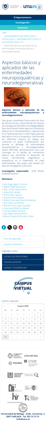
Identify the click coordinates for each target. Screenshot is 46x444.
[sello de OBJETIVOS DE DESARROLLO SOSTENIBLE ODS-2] (15, 355)
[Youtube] (20, 227)
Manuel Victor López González (17, 205)
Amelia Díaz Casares (13, 194)
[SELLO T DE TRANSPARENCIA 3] (15, 387)
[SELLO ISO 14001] (31, 387)
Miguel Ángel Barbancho (15, 186)
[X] (9, 227)
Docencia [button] (22, 27)
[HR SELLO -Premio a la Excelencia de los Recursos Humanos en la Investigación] (15, 397)
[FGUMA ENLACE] (15, 362)
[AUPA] (15, 375)
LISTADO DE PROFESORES (16, 256)
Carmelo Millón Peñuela (14, 211)
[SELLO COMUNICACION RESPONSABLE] (31, 375)
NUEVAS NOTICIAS (12, 262)
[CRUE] (31, 362)
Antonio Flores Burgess (14, 197)
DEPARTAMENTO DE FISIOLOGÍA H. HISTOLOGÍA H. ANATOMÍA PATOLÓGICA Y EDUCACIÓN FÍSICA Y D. (21, 39)
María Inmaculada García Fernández (20, 200)
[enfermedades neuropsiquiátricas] (17, 96)
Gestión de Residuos (13, 244)
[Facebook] (3, 227)
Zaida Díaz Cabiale (12, 192)
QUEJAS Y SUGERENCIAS (15, 267)
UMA (4, 32)
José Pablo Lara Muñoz (14, 202)
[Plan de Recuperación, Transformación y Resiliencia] (31, 397)
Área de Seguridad (12, 238)
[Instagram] (15, 227)
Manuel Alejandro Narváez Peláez (19, 216)
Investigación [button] (22, 22)
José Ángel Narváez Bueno (15, 213)
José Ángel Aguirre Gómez (15, 184)
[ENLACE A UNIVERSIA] (31, 355)
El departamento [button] (22, 17)
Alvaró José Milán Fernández (16, 208)
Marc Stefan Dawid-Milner (15, 189)
